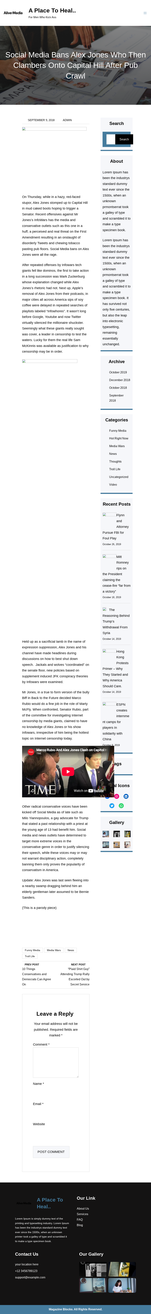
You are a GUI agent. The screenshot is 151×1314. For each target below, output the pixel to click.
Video (113, 484)
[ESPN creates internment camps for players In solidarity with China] (109, 709)
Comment (41, 1044)
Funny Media (32, 950)
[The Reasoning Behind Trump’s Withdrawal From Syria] (104, 610)
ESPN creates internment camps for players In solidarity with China (116, 722)
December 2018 (119, 380)
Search (124, 139)
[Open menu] (145, 13)
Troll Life (30, 956)
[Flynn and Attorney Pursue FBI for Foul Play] (109, 519)
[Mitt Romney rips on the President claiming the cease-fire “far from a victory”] (109, 561)
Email (38, 1104)
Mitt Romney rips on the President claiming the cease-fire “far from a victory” (117, 574)
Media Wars (54, 950)
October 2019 (118, 372)
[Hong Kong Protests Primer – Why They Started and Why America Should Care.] (109, 656)
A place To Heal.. (52, 10)
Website (39, 1124)
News (71, 950)
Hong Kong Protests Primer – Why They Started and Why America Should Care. (116, 669)
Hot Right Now (118, 438)
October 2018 (118, 387)
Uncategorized (118, 476)
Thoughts (115, 461)
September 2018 (116, 398)
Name (38, 1084)
